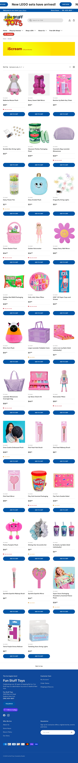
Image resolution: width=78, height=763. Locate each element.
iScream (10, 38)
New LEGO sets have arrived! (34, 4)
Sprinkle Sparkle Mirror (36, 594)
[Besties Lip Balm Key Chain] (64, 85)
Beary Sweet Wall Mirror (36, 100)
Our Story (6, 736)
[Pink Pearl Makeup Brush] (64, 432)
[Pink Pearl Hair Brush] (39, 432)
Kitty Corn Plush (8, 348)
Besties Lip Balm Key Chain (62, 100)
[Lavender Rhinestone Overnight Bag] (14, 381)
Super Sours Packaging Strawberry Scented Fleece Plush (62, 596)
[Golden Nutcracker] (39, 233)
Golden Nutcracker (34, 248)
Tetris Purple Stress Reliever (13, 647)
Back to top (39, 666)
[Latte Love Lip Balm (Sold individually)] (64, 332)
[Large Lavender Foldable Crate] (39, 332)
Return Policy (7, 732)
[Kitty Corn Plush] (14, 332)
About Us (6, 725)
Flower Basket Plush (10, 248)
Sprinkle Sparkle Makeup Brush (14, 594)
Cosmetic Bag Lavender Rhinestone (61, 150)
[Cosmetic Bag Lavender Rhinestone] (64, 133)
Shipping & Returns (47, 687)
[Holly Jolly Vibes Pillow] (39, 281)
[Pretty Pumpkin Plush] (14, 529)
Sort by (5, 67)
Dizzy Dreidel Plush (34, 200)
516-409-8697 (67, 10)
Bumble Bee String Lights (12, 149)
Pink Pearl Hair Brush (35, 447)
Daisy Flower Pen (9, 200)
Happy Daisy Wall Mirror (61, 248)
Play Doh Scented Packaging (38, 496)
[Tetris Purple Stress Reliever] (14, 631)
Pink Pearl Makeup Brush (61, 447)
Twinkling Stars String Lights (38, 647)
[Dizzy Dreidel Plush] (39, 184)
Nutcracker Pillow (59, 397)
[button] (74, 20)
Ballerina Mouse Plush (10, 100)
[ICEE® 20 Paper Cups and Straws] (64, 281)
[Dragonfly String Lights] (64, 184)
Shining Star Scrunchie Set (37, 545)
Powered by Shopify (20, 756)
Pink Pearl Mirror (8, 496)
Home (5, 31)
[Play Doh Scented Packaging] (39, 480)
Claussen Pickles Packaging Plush (37, 150)
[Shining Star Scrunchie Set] (39, 529)
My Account (45, 680)
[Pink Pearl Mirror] (14, 480)
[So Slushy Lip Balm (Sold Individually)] (64, 529)
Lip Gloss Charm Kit (35, 397)
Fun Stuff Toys (10, 756)
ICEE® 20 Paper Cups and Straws (62, 298)
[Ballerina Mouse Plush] (14, 85)
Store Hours (55, 10)
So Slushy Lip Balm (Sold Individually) (61, 546)
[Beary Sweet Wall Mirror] (39, 85)
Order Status (45, 683)
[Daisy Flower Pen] (14, 184)
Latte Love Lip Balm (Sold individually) (62, 349)
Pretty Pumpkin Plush (10, 545)
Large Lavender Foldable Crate (39, 348)
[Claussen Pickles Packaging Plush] (39, 133)
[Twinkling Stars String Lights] (39, 631)
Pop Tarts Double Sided (61, 496)
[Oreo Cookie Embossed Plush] (14, 432)
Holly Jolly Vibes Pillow (36, 297)
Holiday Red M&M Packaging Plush (13, 298)
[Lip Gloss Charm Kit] (39, 381)
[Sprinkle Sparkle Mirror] (39, 578)
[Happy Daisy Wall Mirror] (64, 233)
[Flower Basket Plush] (14, 233)
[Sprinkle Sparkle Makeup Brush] (14, 578)
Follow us (9, 704)
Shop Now (65, 4)
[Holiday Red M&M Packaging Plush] (14, 281)
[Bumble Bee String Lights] (14, 133)
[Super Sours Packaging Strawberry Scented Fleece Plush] (64, 578)
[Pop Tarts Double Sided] (64, 480)
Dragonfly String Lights (61, 200)
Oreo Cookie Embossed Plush (13, 447)
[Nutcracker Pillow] (64, 381)
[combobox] (45, 20)
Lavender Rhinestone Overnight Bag (10, 398)
